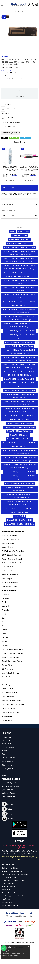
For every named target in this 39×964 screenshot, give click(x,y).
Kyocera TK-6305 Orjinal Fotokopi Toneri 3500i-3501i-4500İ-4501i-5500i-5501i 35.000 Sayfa (19, 318)
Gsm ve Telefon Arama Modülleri (13, 704)
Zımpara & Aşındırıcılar (10, 575)
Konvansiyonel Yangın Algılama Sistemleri (15, 874)
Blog (3, 754)
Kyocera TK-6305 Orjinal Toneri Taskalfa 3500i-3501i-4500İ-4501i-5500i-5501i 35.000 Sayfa (19, 459)
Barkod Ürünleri (7, 665)
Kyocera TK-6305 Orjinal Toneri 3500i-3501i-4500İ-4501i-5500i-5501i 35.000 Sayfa (19, 503)
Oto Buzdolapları (8, 697)
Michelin (5, 638)
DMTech (5, 646)
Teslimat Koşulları (8, 762)
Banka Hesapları (8, 747)
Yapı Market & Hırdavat (10, 673)
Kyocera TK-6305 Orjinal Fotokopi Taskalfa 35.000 (19, 379)
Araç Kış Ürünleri (8, 677)
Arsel (4, 602)
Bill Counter (6, 598)
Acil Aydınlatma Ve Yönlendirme (13, 551)
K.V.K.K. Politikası (8, 744)
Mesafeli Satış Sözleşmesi (11, 783)
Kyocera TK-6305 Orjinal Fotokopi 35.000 (19, 423)
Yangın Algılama (7, 547)
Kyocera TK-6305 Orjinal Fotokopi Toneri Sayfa (19, 342)
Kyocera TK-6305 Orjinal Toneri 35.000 (19, 520)
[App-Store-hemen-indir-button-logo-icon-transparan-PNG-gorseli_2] (19, 833)
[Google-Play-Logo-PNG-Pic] (19, 824)
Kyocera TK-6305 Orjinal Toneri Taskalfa (19, 439)
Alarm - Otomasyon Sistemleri (12, 559)
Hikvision (5, 614)
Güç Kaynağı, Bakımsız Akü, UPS (13, 896)
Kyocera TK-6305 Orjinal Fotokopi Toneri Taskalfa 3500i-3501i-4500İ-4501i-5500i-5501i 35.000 (19, 260)
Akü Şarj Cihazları (8, 708)
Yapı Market (6, 899)
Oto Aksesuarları (8, 669)
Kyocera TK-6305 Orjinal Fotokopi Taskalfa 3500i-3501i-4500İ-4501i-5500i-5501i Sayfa (19, 373)
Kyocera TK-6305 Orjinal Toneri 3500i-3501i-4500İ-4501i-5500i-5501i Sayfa (19, 510)
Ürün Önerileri (8, 210)
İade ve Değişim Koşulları (11, 786)
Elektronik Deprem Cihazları (12, 701)
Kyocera (12, 231)
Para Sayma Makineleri (10, 539)
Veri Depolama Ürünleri (10, 587)
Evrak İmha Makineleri (10, 583)
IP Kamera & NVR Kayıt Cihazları (14, 563)
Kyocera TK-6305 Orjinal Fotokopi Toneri (19, 243)
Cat (3, 618)
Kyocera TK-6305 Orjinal (19, 235)
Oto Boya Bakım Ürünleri (10, 905)
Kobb (4, 626)
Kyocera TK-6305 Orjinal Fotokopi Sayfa (19, 431)
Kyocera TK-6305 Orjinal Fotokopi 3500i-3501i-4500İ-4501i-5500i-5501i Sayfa (19, 417)
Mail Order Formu (8, 793)
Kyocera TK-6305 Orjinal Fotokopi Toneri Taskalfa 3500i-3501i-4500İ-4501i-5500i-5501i (19, 252)
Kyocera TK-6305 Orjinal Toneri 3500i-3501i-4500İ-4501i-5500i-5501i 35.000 (19, 496)
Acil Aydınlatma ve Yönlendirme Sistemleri (15, 893)
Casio (4, 634)
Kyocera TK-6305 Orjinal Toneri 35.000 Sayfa (19, 524)
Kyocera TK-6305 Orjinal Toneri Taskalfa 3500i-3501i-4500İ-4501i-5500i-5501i (19, 444)
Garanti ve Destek (8, 772)
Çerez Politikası (7, 790)
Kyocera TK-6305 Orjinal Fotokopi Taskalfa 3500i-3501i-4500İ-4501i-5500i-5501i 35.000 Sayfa (19, 366)
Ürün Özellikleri (9, 188)
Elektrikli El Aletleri (8, 567)
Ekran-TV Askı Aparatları (11, 657)
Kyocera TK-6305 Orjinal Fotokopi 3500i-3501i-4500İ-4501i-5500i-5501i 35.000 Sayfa (19, 410)
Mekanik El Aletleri (8, 571)
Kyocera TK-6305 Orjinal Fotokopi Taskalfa (19, 346)
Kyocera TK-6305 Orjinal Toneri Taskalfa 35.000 (20, 472)
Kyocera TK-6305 (23, 231)
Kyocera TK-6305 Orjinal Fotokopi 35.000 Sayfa (20, 427)
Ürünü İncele (12, 161)
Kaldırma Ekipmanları (9, 535)
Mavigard (5, 606)
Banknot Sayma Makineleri (10, 868)
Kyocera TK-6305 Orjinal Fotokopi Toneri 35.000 (19, 331)
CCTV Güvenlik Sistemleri (11, 555)
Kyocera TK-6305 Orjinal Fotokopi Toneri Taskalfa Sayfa (19, 296)
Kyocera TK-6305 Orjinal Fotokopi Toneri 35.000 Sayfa (19, 336)
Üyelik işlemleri (7, 768)
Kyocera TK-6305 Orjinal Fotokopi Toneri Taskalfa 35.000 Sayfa (19, 289)
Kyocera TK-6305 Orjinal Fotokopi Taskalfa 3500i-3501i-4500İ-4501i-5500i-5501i (19, 351)
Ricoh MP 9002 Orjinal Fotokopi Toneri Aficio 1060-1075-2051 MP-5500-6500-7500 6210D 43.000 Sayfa (10, 167)
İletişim (4, 751)
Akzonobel (5, 610)
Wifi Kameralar (7, 716)
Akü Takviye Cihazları (9, 693)
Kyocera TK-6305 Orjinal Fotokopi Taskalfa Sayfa (19, 390)
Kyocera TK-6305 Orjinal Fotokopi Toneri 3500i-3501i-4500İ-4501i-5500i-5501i (19, 303)
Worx (4, 622)
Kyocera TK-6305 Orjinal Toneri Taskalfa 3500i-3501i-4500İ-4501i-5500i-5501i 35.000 (19, 451)
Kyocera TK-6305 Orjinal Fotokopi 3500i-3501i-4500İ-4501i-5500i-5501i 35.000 (19, 403)
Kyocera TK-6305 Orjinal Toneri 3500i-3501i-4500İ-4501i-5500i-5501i (19, 488)
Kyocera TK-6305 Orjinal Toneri (19, 435)
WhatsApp (15, 138)
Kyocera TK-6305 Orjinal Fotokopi (19, 239)
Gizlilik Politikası (7, 740)
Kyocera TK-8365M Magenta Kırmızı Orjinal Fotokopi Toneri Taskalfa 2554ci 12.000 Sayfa (29, 167)
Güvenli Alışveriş (8, 765)
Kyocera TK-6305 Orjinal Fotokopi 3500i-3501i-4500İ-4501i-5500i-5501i (19, 395)
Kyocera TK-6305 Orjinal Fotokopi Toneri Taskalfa (19, 247)
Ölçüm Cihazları (7, 720)
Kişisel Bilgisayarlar (9, 685)
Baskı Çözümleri (8, 689)
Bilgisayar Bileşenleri (8, 886)
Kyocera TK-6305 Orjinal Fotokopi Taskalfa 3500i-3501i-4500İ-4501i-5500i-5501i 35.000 (19, 358)
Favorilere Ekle (8, 161)
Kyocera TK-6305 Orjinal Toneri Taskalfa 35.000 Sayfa (20, 477)
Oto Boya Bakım (8, 543)
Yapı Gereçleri (7, 579)
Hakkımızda (6, 737)
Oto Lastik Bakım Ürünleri (11, 712)
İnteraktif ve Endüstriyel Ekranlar (12, 871)
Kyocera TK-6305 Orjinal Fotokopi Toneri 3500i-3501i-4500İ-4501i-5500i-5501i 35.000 (19, 310)
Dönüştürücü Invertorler (10, 681)
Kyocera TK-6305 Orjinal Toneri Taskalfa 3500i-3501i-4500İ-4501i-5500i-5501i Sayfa (19, 466)
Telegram (26, 138)
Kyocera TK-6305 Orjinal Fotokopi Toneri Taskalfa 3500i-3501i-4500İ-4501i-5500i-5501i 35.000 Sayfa (19, 267)
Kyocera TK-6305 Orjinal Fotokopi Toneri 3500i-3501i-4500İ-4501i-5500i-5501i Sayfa (19, 325)
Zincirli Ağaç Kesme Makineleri (13, 661)
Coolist (4, 630)
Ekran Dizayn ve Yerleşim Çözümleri (13, 880)
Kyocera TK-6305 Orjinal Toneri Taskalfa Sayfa (19, 483)
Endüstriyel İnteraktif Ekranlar (12, 653)
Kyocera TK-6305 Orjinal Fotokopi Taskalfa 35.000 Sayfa (19, 384)
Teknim (4, 642)
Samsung (5, 594)
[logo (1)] (19, 914)
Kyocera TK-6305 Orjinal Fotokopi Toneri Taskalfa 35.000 (19, 281)
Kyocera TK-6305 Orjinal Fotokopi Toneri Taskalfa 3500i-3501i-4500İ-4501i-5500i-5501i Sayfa (19, 274)
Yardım (4, 775)
